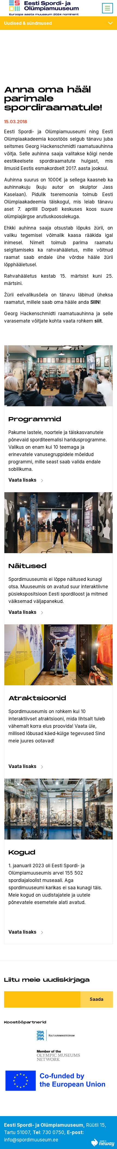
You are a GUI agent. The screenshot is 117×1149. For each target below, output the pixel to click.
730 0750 (53, 1132)
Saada (96, 999)
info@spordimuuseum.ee (31, 1139)
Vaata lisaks (22, 612)
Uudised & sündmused (28, 23)
